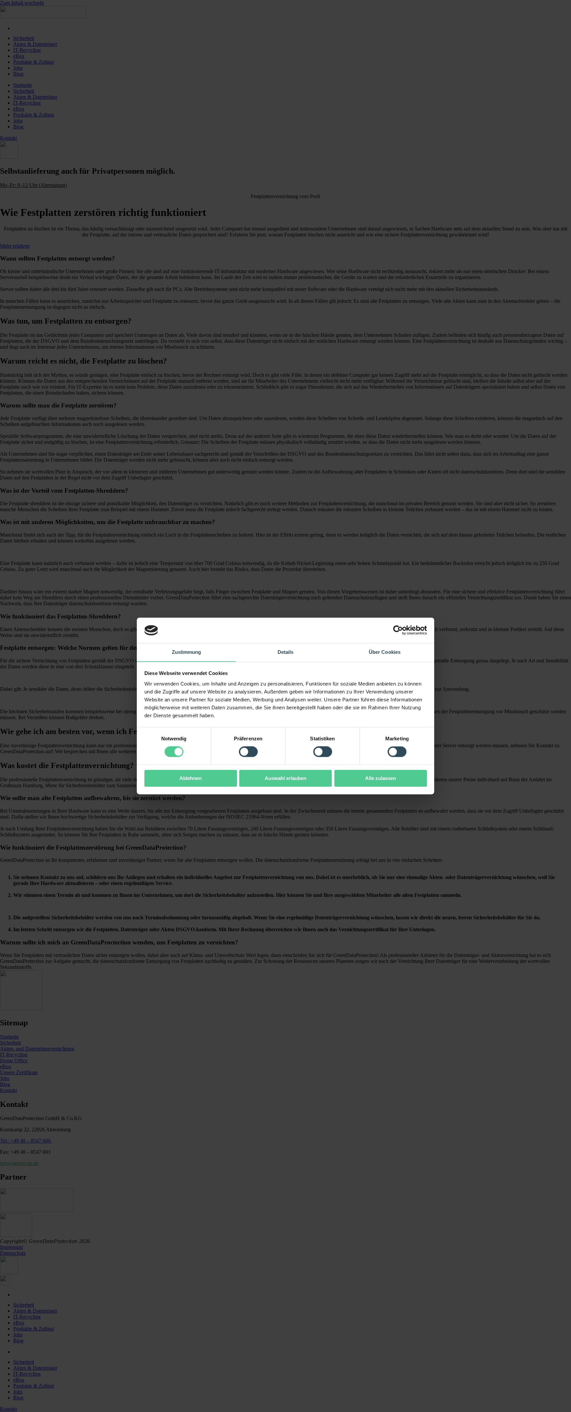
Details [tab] (286, 652)
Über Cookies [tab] (384, 652)
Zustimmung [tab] (186, 652)
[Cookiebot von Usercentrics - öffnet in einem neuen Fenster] (398, 630)
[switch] (248, 752)
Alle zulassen (380, 778)
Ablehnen (190, 778)
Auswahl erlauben (285, 778)
